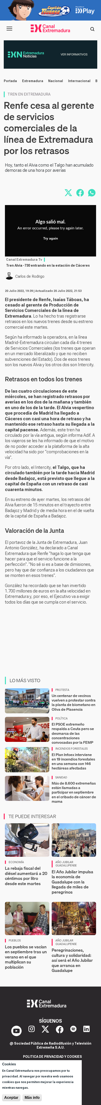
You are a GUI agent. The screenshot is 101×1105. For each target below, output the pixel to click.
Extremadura (32, 81)
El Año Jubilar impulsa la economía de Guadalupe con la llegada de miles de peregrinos (72, 881)
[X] (45, 1031)
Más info (32, 1098)
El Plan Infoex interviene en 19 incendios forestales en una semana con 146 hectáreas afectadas (73, 761)
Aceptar (11, 1098)
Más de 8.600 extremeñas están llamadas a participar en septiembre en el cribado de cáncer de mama (74, 792)
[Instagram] (31, 1031)
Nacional (55, 81)
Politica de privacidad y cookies (52, 1057)
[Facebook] (59, 1031)
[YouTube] (16, 1031)
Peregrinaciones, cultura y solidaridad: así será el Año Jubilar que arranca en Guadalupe (72, 960)
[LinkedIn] (86, 1031)
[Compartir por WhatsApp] (92, 193)
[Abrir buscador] (92, 29)
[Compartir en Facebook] (80, 193)
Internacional (79, 81)
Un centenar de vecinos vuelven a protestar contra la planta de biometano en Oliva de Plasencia (74, 702)
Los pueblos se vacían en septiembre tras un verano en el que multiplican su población (26, 957)
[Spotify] (73, 1031)
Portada (10, 81)
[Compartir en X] (68, 193)
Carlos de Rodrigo (29, 276)
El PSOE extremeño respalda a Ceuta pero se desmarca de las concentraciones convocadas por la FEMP (73, 733)
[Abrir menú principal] (9, 28)
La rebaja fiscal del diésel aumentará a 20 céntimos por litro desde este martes (26, 876)
